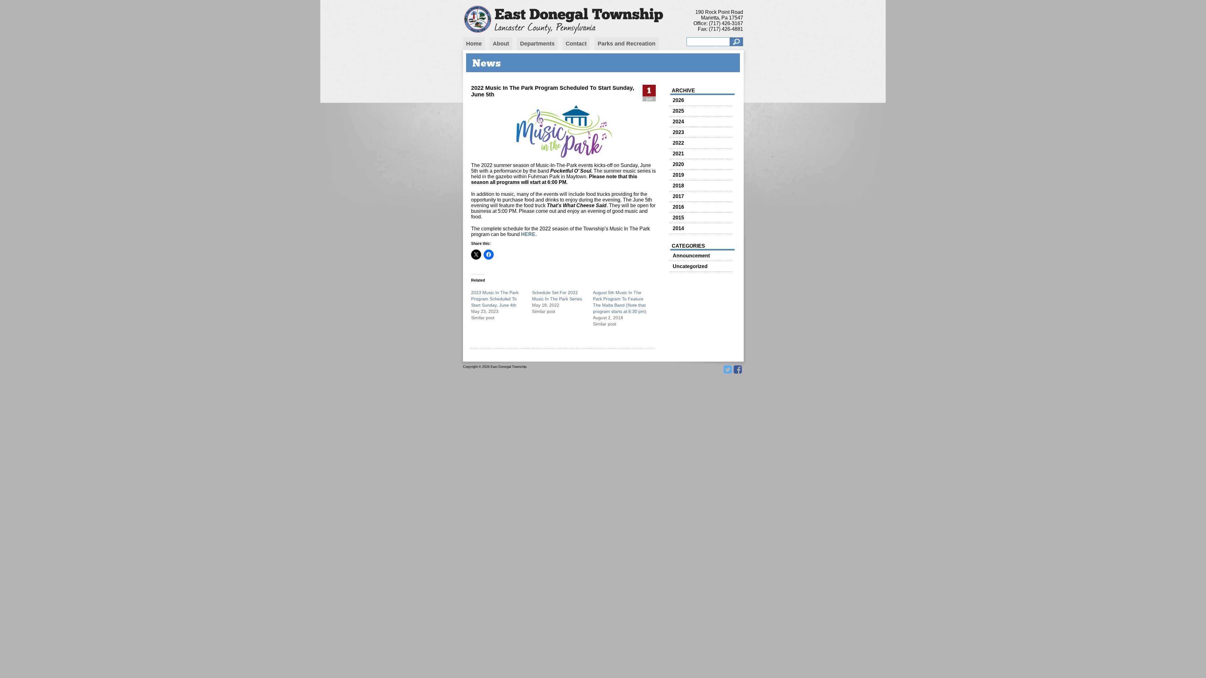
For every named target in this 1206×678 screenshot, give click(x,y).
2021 (678, 153)
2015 (678, 217)
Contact (576, 43)
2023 (678, 132)
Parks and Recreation (626, 43)
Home (474, 43)
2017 (678, 196)
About (501, 43)
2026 (678, 100)
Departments (537, 43)
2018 (678, 185)
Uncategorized (690, 266)
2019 (678, 175)
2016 (678, 207)
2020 (678, 164)
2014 (678, 228)
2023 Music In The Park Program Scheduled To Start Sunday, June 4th (495, 299)
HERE (528, 234)
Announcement (691, 255)
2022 (678, 143)
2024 (678, 121)
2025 (678, 111)
